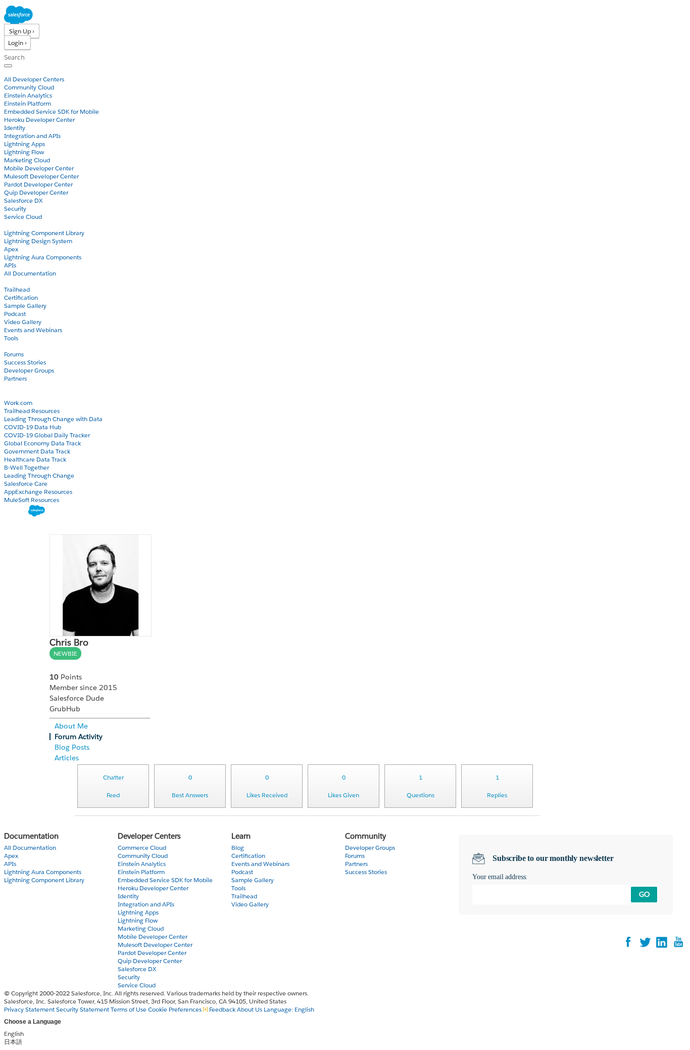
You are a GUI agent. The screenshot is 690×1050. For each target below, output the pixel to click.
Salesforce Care (25, 483)
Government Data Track (37, 451)
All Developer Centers (34, 79)
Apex (11, 249)
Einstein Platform (27, 103)
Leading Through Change (39, 475)
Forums (14, 354)
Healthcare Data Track (35, 459)
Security (15, 208)
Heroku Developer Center (39, 119)
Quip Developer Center (36, 192)
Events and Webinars (33, 330)
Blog (10, 386)
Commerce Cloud (142, 847)
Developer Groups (29, 370)
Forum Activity (79, 736)
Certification (21, 297)
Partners (15, 378)
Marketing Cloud (27, 160)
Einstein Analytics (28, 95)
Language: (289, 1009)
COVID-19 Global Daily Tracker (47, 435)
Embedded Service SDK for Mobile (51, 111)
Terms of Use (128, 1009)
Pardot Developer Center (38, 184)
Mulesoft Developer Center (41, 176)
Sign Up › (21, 31)
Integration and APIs (32, 135)
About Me (71, 726)
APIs (10, 265)
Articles (67, 757)
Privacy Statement (30, 1009)
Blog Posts (72, 747)
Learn (12, 281)
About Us (249, 1009)
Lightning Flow (24, 152)
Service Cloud (23, 216)
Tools (11, 338)
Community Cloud (29, 87)
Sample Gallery (25, 305)
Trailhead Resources (32, 410)
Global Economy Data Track (42, 443)
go (644, 894)
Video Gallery (22, 321)
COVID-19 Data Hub (32, 427)
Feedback (222, 1009)
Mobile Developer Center (39, 168)
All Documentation (30, 273)
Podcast (15, 313)
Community (21, 346)
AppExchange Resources (38, 491)
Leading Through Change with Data (53, 419)
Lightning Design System (38, 241)
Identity (14, 127)
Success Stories (25, 362)
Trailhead (17, 289)
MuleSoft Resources (31, 499)
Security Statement (83, 1009)
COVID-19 (18, 394)
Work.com (18, 402)
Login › (17, 42)
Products (17, 71)
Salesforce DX (23, 200)
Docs (11, 224)
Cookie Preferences (175, 1009)
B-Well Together (26, 467)
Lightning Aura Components (42, 257)
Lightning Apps (24, 144)
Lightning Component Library (44, 233)
